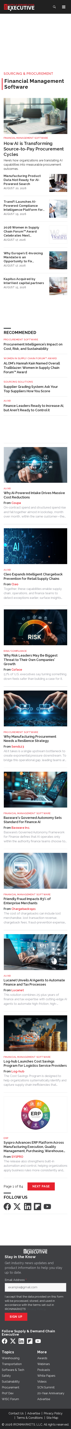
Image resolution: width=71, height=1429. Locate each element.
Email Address (16, 1280)
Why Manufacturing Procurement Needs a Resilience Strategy (30, 739)
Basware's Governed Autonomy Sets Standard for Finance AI (33, 820)
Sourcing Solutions (18, 381)
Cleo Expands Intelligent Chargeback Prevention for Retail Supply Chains (33, 576)
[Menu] (63, 7)
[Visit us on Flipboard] (37, 1206)
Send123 (17, 746)
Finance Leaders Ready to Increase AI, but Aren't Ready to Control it (34, 408)
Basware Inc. (20, 827)
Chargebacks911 (23, 909)
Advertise (33, 1413)
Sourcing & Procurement (28, 73)
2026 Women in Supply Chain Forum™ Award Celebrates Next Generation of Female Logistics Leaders (21, 231)
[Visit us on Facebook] (7, 1206)
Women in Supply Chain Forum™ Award (30, 358)
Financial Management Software (26, 138)
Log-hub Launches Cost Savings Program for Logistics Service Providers (35, 1063)
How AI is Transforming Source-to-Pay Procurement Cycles (34, 149)
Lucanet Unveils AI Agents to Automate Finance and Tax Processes (34, 982)
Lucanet (17, 990)
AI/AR (7, 400)
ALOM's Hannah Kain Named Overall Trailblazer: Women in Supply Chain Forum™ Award (32, 367)
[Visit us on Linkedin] (27, 1206)
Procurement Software (21, 339)
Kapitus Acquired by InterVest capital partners (24, 281)
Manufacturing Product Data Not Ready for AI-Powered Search (22, 180)
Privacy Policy (36, 1309)
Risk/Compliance (15, 651)
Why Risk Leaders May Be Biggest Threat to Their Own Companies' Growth (31, 659)
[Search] (54, 7)
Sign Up (16, 1316)
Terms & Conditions (30, 1417)
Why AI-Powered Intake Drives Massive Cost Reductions (34, 495)
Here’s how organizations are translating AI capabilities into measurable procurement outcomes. (33, 165)
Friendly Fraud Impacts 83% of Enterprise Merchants (27, 901)
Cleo (14, 584)
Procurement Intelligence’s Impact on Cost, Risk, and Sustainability (33, 346)
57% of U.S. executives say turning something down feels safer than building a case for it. (35, 676)
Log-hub (17, 1071)
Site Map (52, 1417)
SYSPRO (17, 1156)
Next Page (41, 1186)
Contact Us (16, 1413)
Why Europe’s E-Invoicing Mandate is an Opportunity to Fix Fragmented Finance (23, 257)
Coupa (16, 503)
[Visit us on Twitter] (17, 1206)
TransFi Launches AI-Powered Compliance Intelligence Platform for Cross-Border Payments (23, 206)
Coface (16, 669)
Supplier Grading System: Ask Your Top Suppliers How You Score (31, 389)
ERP (6, 1138)
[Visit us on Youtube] (47, 1206)
